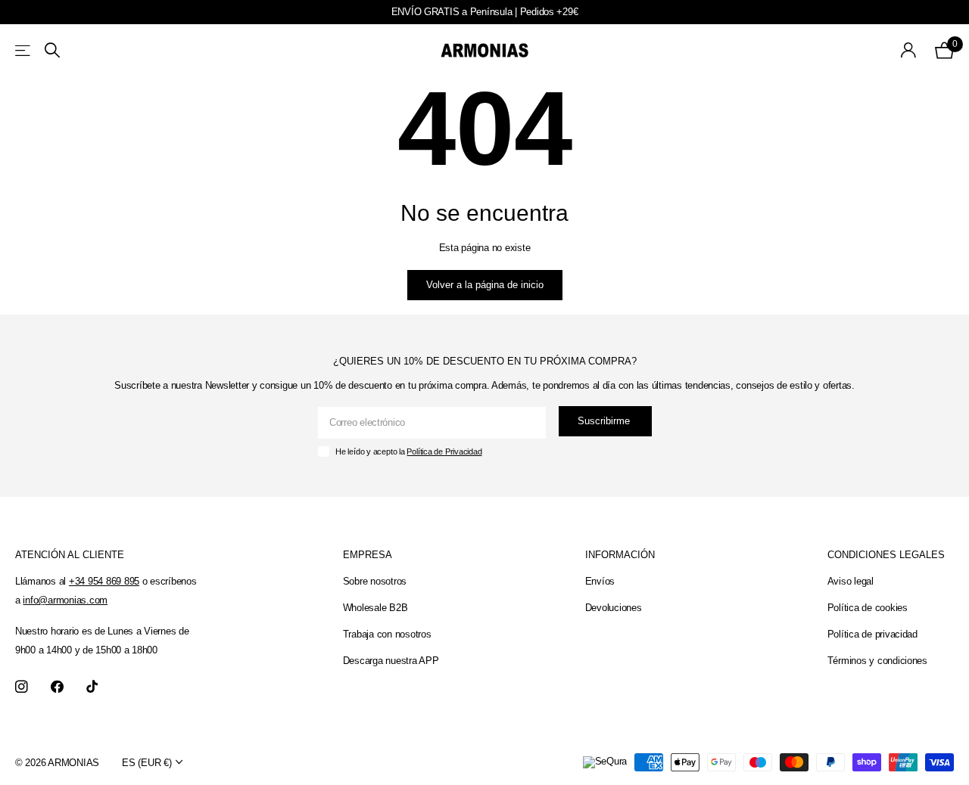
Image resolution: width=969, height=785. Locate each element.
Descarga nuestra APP (391, 660)
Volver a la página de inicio (485, 284)
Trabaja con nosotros (387, 634)
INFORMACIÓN (620, 554)
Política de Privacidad (444, 451)
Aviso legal (850, 581)
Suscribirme (605, 421)
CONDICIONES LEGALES (886, 554)
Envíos (600, 581)
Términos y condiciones (877, 660)
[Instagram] (21, 687)
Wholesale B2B (375, 607)
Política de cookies (867, 607)
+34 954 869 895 (104, 581)
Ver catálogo (24, 50)
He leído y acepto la (408, 451)
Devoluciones (613, 607)
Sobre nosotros (375, 581)
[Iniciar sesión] (909, 50)
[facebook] (57, 687)
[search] (52, 50)
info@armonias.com (65, 600)
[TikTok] (92, 687)
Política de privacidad (872, 634)
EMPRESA (367, 554)
